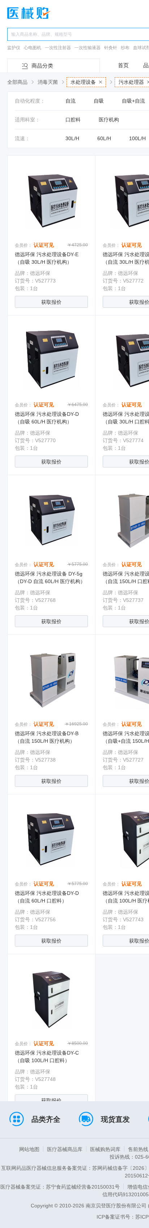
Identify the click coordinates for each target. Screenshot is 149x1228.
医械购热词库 (105, 1149)
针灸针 (110, 47)
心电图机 (32, 47)
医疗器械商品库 (64, 1149)
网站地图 (29, 1149)
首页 (123, 65)
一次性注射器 (58, 47)
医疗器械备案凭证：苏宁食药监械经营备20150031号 (60, 1187)
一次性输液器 (87, 47)
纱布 (125, 47)
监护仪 (13, 47)
